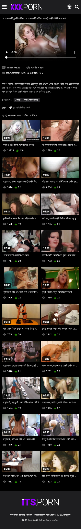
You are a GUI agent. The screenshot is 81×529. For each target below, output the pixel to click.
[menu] (4, 7)
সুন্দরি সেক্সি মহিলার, (31, 100)
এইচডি (17, 100)
